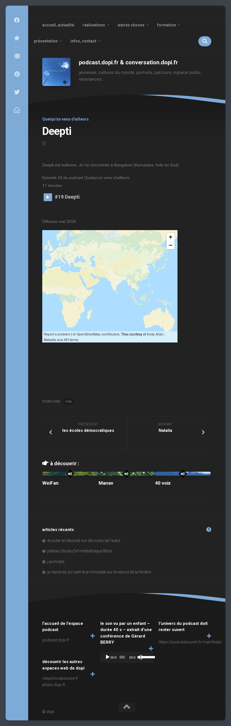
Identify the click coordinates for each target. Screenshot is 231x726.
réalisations (94, 25)
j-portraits (56, 561)
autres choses (131, 25)
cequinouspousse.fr (60, 678)
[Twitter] (16, 92)
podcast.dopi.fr (56, 640)
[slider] (145, 657)
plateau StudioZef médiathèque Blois (79, 551)
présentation (46, 41)
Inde (68, 401)
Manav (106, 483)
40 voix (163, 483)
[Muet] (140, 657)
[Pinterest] (16, 74)
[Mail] (16, 110)
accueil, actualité (58, 25)
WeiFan (50, 483)
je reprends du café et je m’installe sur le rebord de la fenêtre (99, 572)
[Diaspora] (16, 38)
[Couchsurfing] (16, 56)
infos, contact (83, 41)
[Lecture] (107, 657)
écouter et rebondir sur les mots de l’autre (83, 540)
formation (166, 25)
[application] (126, 657)
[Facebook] (16, 20)
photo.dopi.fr (53, 684)
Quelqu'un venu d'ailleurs (65, 119)
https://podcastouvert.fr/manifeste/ (190, 642)
